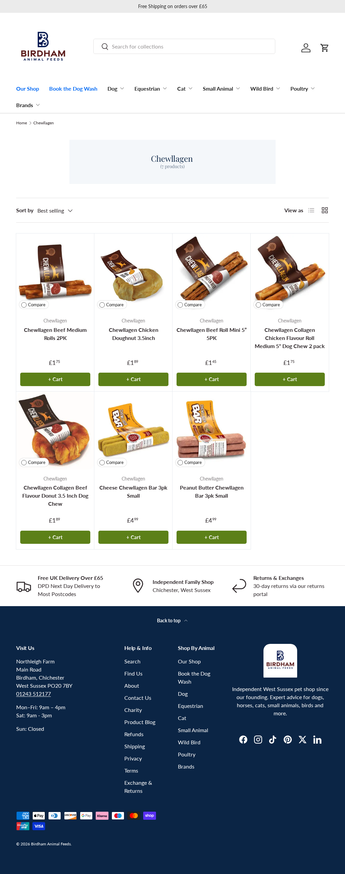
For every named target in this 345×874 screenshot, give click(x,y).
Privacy (133, 758)
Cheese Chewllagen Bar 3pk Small (133, 491)
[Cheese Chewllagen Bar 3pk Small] (133, 431)
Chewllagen (43, 123)
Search (132, 661)
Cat (181, 88)
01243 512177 (33, 693)
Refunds (134, 734)
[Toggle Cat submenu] (190, 88)
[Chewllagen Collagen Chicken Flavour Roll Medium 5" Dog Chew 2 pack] (290, 272)
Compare (36, 304)
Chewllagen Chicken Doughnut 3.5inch (133, 333)
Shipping (134, 746)
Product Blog (139, 722)
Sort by (24, 210)
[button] (324, 47)
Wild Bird (261, 88)
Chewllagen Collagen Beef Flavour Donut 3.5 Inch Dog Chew (55, 495)
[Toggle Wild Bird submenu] (278, 88)
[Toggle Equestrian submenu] (165, 88)
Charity (133, 710)
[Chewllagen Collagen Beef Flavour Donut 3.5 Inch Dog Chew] (55, 431)
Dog (112, 88)
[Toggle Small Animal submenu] (238, 88)
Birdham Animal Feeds (51, 843)
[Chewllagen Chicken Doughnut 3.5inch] (133, 272)
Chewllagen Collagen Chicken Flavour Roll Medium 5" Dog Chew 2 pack (290, 337)
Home (21, 123)
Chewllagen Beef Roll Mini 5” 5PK (212, 333)
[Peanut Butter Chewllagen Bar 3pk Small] (211, 431)
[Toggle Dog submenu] (122, 88)
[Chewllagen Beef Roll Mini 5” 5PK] (211, 272)
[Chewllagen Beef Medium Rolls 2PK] (55, 272)
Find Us (133, 673)
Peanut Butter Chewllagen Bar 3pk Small (212, 491)
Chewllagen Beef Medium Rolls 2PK (55, 333)
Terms (131, 770)
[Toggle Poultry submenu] (313, 88)
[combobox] (184, 46)
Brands (24, 105)
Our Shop (27, 88)
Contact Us (137, 697)
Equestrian (147, 88)
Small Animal (218, 88)
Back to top (169, 620)
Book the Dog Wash (73, 88)
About (131, 685)
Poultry (299, 88)
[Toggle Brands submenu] (38, 105)
